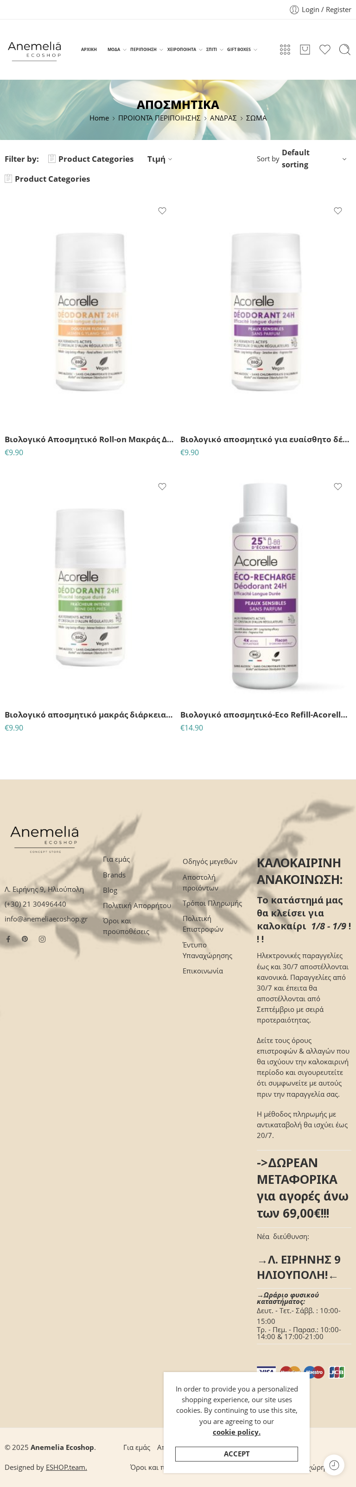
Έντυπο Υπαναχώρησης (207, 950)
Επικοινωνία (203, 970)
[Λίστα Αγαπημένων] (162, 211)
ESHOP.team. (66, 1467)
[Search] (344, 49)
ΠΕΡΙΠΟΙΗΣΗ (143, 49)
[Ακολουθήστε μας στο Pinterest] (25, 939)
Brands (114, 875)
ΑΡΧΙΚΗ (89, 49)
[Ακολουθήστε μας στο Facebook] (8, 939)
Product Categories (96, 158)
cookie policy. (237, 1432)
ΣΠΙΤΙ (211, 49)
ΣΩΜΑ (256, 118)
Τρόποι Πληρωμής (212, 903)
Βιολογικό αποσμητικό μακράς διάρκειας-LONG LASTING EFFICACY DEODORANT (90, 714)
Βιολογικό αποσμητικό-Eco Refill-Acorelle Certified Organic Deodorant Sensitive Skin (265, 714)
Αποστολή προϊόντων (200, 882)
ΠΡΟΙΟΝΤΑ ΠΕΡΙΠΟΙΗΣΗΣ (159, 118)
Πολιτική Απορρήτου (137, 905)
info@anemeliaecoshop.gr (46, 919)
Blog (110, 890)
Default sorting (296, 158)
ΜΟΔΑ (114, 49)
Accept (237, 1453)
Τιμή (156, 158)
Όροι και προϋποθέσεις (126, 926)
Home (99, 118)
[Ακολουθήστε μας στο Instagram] (42, 939)
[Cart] (305, 49)
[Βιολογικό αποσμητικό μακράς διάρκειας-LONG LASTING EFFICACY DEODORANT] (90, 588)
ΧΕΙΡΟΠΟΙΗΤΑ (181, 49)
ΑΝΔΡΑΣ (223, 118)
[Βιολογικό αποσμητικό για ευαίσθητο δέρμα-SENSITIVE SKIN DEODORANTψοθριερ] (265, 312)
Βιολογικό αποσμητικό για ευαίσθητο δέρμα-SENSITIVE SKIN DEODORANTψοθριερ (265, 439)
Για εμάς (116, 859)
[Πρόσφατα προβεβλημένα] (334, 1465)
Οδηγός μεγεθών (210, 861)
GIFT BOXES (239, 49)
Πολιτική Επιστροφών (203, 924)
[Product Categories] (285, 49)
